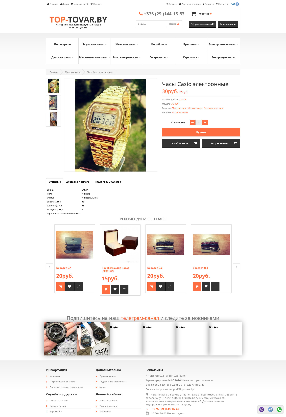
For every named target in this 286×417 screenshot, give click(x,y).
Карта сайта (56, 411)
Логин (65, 3)
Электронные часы (222, 44)
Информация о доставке (62, 381)
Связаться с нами (59, 400)
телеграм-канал (140, 318)
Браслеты (190, 44)
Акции (102, 387)
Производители (107, 376)
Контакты (55, 376)
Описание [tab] (55, 181)
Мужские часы (93, 44)
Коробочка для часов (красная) (115, 269)
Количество (178, 122)
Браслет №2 (155, 267)
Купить (201, 132)
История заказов (108, 405)
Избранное (105, 411)
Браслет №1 (64, 267)
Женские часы (126, 44)
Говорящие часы (223, 57)
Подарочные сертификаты (113, 381)
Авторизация (227, 24)
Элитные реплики (125, 57)
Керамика (190, 57)
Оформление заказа (201, 24)
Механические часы (93, 57)
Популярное (62, 44)
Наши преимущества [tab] (108, 181)
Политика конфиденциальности (66, 387)
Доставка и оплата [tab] (77, 181)
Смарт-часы (157, 57)
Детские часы (61, 57)
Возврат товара (58, 405)
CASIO (183, 99)
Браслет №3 (200, 267)
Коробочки (159, 44)
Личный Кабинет (108, 400)
